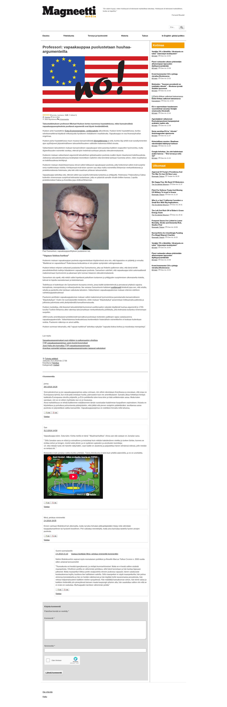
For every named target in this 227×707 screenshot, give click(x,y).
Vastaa (47, 417)
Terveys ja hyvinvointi (97, 36)
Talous (145, 36)
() (49, 412)
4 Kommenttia (64, 119)
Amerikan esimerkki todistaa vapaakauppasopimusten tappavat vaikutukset (74, 348)
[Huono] (43, 115)
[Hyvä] (47, 115)
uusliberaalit (116, 287)
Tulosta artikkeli (51, 359)
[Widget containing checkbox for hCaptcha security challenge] (62, 660)
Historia (124, 36)
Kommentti (49, 618)
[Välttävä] (44, 115)
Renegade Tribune (158, 176)
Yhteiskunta (68, 36)
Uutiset (56, 365)
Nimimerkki (49, 646)
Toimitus (47, 117)
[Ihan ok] (46, 115)
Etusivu (46, 36)
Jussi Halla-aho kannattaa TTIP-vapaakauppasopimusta (66, 346)
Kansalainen (156, 101)
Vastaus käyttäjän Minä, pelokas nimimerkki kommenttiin (94, 554)
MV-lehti (154, 56)
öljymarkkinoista (100, 141)
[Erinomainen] (49, 115)
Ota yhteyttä (47, 692)
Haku (45, 697)
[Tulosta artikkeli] (43, 359)
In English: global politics (173, 36)
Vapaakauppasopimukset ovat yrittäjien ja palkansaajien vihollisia (70, 340)
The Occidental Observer (160, 184)
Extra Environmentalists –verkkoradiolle (81, 131)
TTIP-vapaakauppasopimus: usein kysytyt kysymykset (65, 343)
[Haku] (181, 27)
